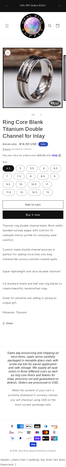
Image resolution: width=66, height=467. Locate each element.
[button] (7, 26)
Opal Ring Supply (27, 451)
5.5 (32, 168)
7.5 (19, 176)
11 (47, 184)
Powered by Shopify (46, 451)
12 (21, 192)
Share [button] (9, 323)
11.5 (8, 192)
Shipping (7, 149)
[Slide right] (41, 115)
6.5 (56, 168)
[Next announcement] (59, 6)
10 (20, 184)
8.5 (43, 176)
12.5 (34, 192)
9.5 (8, 184)
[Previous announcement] (6, 6)
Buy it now (33, 214)
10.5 (34, 184)
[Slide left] (25, 115)
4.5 (8, 168)
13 (47, 192)
